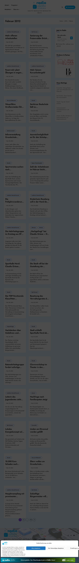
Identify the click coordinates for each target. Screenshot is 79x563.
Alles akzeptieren (35, 548)
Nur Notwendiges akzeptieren (56, 548)
